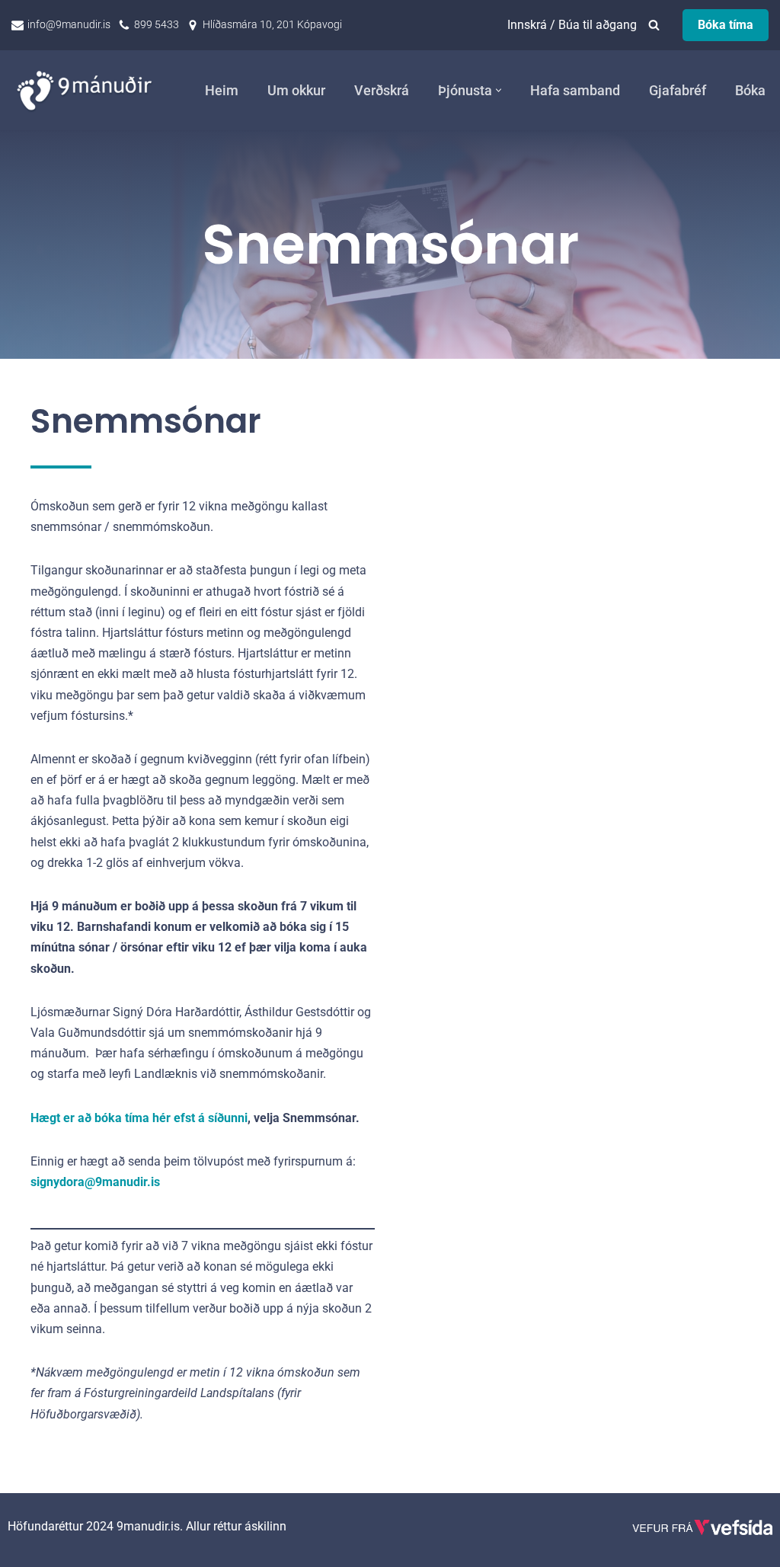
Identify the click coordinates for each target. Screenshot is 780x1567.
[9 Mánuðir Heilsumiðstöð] (87, 90)
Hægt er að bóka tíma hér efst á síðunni (139, 1118)
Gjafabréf (677, 90)
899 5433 (156, 24)
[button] (498, 90)
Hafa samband (575, 90)
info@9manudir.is (68, 24)
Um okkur (296, 90)
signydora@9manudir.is (95, 1182)
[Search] (654, 24)
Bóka (750, 90)
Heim (221, 90)
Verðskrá (381, 90)
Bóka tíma (725, 25)
